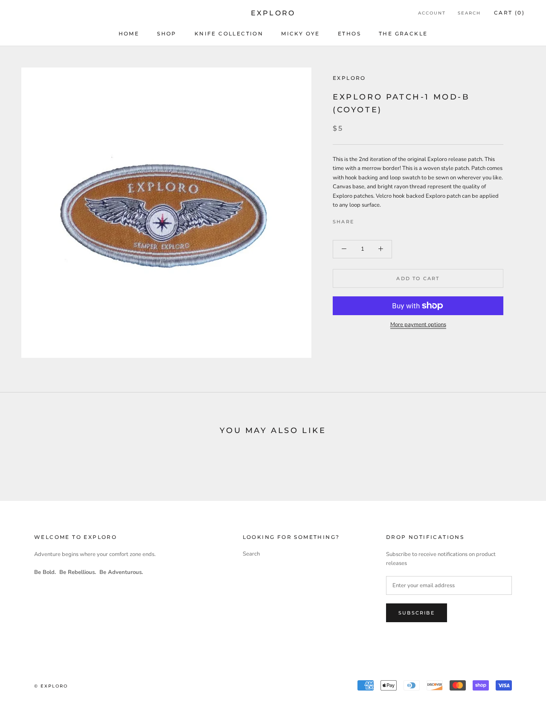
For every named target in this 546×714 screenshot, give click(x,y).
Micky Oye (300, 33)
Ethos (349, 33)
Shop (167, 33)
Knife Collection (229, 33)
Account (432, 13)
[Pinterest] (384, 219)
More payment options (418, 324)
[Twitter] (373, 219)
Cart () (509, 12)
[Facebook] (362, 219)
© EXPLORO (51, 686)
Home (129, 33)
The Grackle (403, 33)
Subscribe (416, 613)
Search (469, 13)
